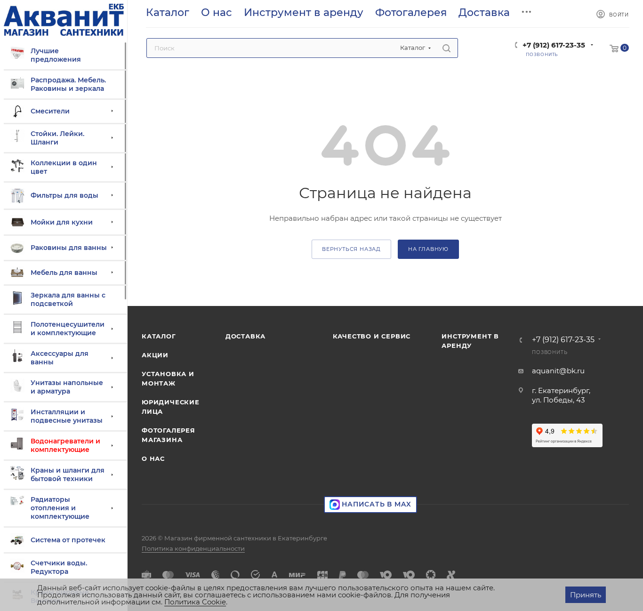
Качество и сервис (372, 336)
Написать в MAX (375, 504)
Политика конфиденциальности (193, 548)
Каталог (159, 336)
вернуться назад (351, 249)
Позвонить (549, 352)
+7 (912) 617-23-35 (553, 44)
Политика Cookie (195, 601)
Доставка (245, 336)
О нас (153, 458)
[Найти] (446, 48)
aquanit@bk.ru (558, 370)
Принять (585, 594)
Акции (155, 355)
